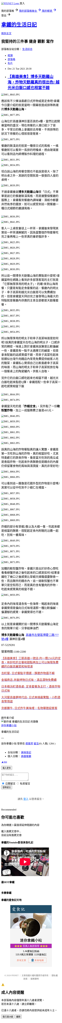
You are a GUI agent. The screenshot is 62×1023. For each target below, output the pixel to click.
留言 (36, 743)
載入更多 (7, 768)
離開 (18, 1017)
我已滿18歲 (8, 1017)
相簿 (10, 55)
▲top (4, 761)
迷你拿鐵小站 (9, 725)
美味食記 (26, 752)
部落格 (11, 59)
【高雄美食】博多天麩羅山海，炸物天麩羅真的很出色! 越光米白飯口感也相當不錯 (33, 82)
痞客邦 (29, 743)
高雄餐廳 (26, 756)
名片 (10, 63)
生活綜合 (27, 49)
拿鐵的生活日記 (19, 24)
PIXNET (15, 975)
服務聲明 (35, 979)
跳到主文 (6, 33)
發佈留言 (7, 787)
